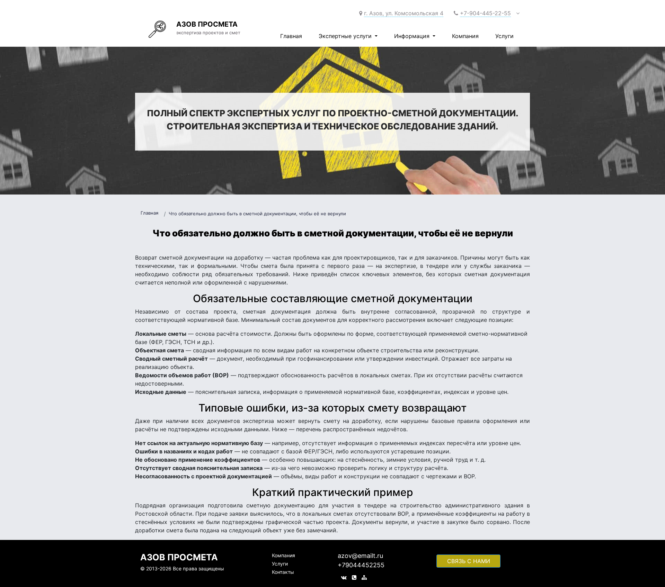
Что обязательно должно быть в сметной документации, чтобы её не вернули (257, 213)
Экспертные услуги (346, 36)
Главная (291, 36)
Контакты (283, 572)
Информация (412, 36)
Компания (465, 36)
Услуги (504, 36)
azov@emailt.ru (360, 555)
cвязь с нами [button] (468, 561)
